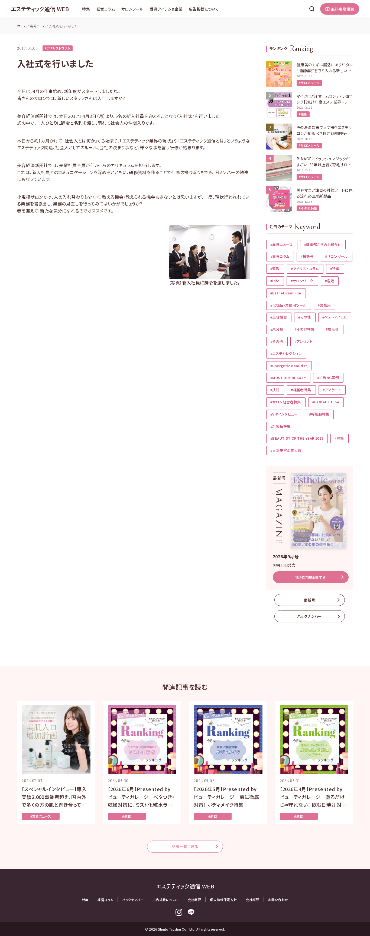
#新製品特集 (280, 426)
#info (274, 280)
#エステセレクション (286, 353)
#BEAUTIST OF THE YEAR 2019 (296, 438)
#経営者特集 (301, 389)
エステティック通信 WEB (40, 9)
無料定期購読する (310, 577)
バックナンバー (309, 616)
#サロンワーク (302, 280)
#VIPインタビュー (284, 414)
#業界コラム (279, 256)
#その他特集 (308, 208)
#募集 (339, 438)
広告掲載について (204, 9)
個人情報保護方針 (223, 899)
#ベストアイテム (334, 317)
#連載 (275, 268)
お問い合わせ (278, 899)
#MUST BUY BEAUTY (288, 377)
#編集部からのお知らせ (322, 244)
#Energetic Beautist (288, 365)
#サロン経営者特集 (285, 401)
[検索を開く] (312, 8)
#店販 (303, 114)
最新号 (309, 600)
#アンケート (332, 389)
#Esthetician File (285, 293)
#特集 (334, 268)
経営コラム (105, 9)
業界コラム (38, 26)
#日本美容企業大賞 (285, 450)
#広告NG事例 (328, 377)
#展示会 (332, 329)
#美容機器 (278, 317)
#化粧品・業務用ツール (288, 305)
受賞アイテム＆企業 (166, 9)
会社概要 (194, 899)
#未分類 (276, 329)
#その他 (304, 317)
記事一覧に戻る (185, 846)
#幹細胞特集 (319, 414)
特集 (86, 9)
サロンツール (132, 9)
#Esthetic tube (325, 401)
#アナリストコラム (57, 48)
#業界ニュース (281, 244)
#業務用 (324, 305)
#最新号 (307, 256)
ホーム (22, 26)
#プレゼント (303, 341)
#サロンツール (309, 82)
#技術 (275, 389)
